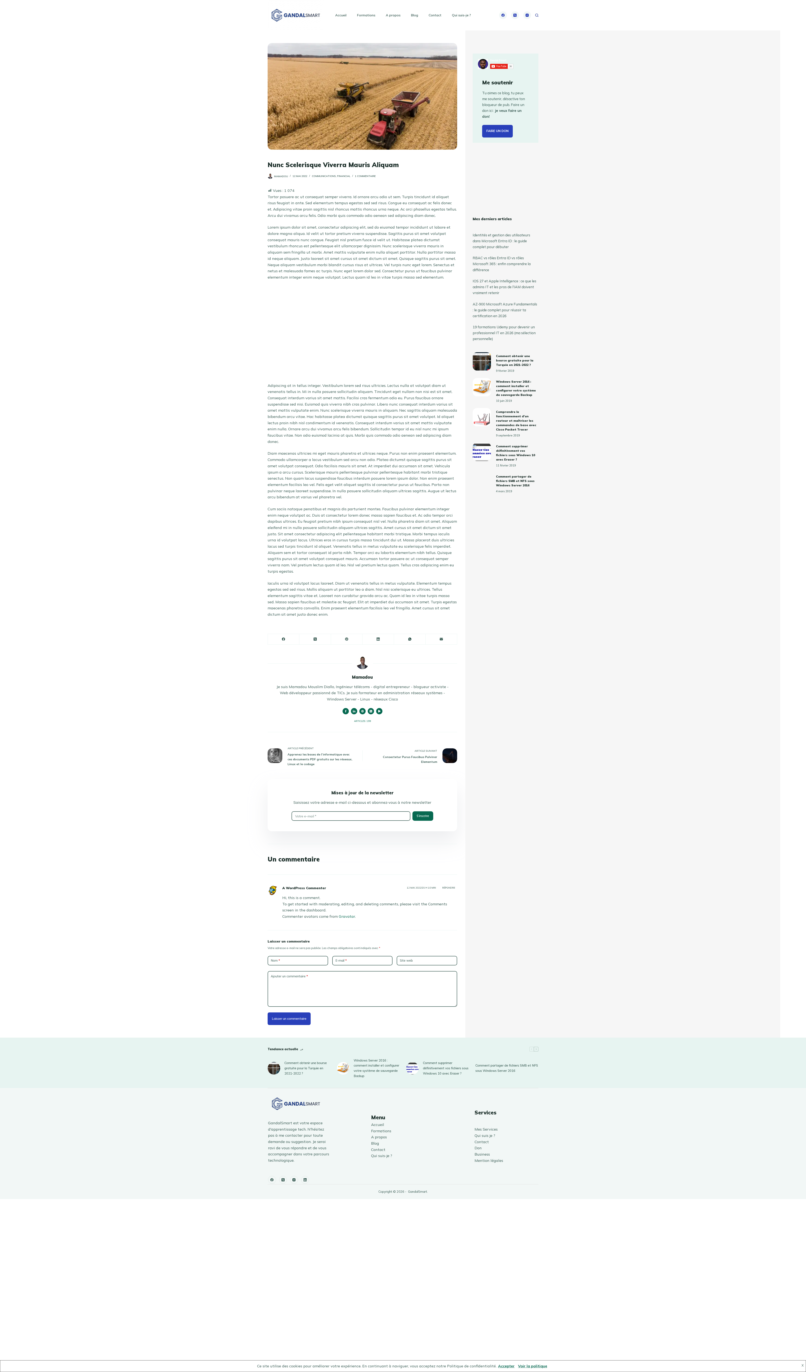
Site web (406, 960)
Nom (275, 960)
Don (478, 1148)
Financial (343, 176)
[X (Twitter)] (515, 15)
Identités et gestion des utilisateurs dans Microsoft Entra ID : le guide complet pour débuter (501, 241)
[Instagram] (527, 15)
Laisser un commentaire (289, 1019)
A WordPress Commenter (304, 888)
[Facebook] (503, 15)
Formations (366, 15)
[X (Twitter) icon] (371, 711)
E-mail (341, 960)
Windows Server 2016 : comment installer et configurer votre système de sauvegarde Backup (376, 1068)
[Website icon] (362, 711)
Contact (435, 15)
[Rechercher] (536, 15)
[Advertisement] (362, 333)
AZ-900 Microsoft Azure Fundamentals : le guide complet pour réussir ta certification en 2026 (505, 310)
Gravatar (347, 916)
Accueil (341, 15)
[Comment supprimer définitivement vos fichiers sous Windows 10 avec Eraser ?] (482, 452)
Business (482, 1154)
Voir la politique (532, 1366)
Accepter (506, 1366)
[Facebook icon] (346, 711)
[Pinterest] (346, 639)
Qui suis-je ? (461, 15)
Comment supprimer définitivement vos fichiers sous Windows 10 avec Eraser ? (445, 1068)
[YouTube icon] (379, 711)
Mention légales (489, 1160)
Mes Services (486, 1129)
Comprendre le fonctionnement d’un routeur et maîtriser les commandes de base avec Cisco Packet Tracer (516, 420)
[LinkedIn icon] (354, 711)
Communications (324, 176)
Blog (414, 15)
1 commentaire (365, 176)
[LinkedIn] (378, 639)
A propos (393, 15)
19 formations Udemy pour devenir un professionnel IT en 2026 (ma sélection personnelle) (504, 333)
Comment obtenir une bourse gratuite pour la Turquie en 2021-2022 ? (514, 360)
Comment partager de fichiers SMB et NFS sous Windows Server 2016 (515, 481)
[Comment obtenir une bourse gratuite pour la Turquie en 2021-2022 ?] (482, 361)
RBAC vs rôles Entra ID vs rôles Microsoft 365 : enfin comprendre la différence (502, 264)
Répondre (448, 887)
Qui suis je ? (485, 1135)
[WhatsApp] (409, 639)
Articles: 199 (362, 721)
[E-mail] (441, 639)
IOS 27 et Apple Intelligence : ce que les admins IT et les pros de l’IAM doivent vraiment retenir (504, 287)
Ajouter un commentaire (289, 976)
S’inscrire (423, 816)
